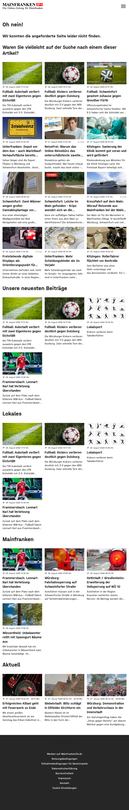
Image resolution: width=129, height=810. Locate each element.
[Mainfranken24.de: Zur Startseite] (23, 6)
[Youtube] (73, 743)
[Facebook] (55, 743)
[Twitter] (64, 743)
